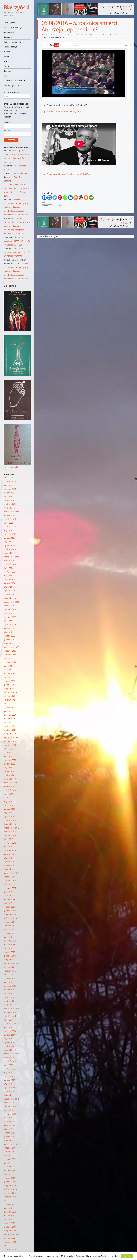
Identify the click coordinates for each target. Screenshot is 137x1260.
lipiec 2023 (8, 613)
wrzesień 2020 (10, 741)
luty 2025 (8, 541)
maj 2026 (8, 485)
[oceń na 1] (43, 205)
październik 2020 (11, 737)
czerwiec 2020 (10, 752)
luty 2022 (8, 677)
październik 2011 (11, 1144)
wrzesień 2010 (10, 1193)
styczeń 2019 (9, 816)
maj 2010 (8, 1208)
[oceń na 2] (45, 205)
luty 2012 (8, 1129)
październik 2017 (11, 873)
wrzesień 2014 (10, 1012)
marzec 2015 (9, 989)
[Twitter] (54, 197)
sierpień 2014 (10, 1016)
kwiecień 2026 (10, 489)
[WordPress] (81, 197)
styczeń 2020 (9, 771)
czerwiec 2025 (10, 526)
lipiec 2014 (8, 1020)
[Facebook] (44, 197)
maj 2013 (8, 1072)
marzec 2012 (9, 1125)
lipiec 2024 (8, 568)
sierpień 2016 (10, 925)
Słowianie (8, 37)
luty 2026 (8, 496)
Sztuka (6, 61)
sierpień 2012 (10, 1106)
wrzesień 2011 (10, 1148)
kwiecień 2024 (10, 579)
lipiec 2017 (8, 884)
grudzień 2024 (10, 549)
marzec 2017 (9, 899)
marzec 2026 (9, 492)
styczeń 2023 (9, 636)
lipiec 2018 (8, 839)
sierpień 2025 (10, 519)
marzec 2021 (9, 718)
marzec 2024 (9, 583)
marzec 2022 (9, 673)
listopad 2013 (10, 1050)
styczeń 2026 (9, 500)
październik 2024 (11, 556)
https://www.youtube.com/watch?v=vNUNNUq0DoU (66, 174)
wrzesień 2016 (10, 922)
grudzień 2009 (10, 1227)
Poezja (6, 66)
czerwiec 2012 (10, 1114)
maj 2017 (8, 892)
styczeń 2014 (9, 1042)
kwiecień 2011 (10, 1166)
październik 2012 (11, 1099)
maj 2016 (8, 937)
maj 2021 (8, 711)
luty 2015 (8, 993)
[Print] (86, 197)
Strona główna (10, 22)
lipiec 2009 (8, 1245)
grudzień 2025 (10, 504)
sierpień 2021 (10, 700)
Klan (6, 75)
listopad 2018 (10, 824)
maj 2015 (8, 982)
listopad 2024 (10, 553)
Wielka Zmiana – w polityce (61, 35)
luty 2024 (8, 587)
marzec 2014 (9, 1035)
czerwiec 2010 (10, 1204)
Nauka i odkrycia (11, 46)
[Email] (91, 197)
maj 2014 (8, 1027)
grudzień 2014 (10, 1001)
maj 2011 (8, 1163)
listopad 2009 (10, 1230)
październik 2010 (11, 1189)
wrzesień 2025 (10, 515)
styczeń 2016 (9, 952)
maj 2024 (8, 575)
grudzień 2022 (10, 639)
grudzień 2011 (10, 1136)
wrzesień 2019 (10, 786)
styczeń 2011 (9, 1178)
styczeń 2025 (9, 545)
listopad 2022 (10, 643)
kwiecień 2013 (10, 1076)
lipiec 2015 (8, 974)
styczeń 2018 (9, 861)
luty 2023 (8, 632)
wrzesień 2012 (10, 1102)
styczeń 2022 (9, 681)
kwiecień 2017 (10, 895)
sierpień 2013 (10, 1061)
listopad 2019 (10, 779)
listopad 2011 (10, 1140)
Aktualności (9, 32)
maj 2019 (8, 801)
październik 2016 (11, 918)
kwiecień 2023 (10, 624)
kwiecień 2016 (10, 940)
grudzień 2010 (10, 1181)
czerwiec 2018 (10, 843)
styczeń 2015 (9, 997)
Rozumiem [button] (127, 1256)
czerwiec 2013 (10, 1068)
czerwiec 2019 (10, 797)
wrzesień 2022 (10, 651)
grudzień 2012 (10, 1091)
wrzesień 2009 (10, 1238)
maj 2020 (8, 756)
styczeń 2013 (9, 1087)
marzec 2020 (9, 764)
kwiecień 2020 (10, 760)
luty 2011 (8, 1174)
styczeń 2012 (9, 1132)
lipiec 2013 (8, 1065)
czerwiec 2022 (10, 662)
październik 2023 (11, 602)
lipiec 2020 (8, 748)
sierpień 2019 (10, 790)
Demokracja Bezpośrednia (15, 80)
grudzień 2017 (10, 865)
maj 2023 (8, 620)
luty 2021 (8, 722)
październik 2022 (11, 647)
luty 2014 (8, 1038)
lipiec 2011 (8, 1155)
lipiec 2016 (8, 929)
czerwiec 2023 (10, 617)
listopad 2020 (10, 733)
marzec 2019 (9, 809)
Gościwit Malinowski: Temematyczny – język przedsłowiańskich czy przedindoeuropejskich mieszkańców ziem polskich (17, 207)
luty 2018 (8, 858)
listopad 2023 (10, 598)
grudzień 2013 (10, 1046)
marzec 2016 (9, 944)
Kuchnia (7, 71)
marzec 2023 (9, 628)
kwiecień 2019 (10, 805)
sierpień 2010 (10, 1196)
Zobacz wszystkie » (12, 467)
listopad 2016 (10, 914)
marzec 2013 (9, 1080)
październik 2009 (11, 1234)
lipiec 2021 (8, 703)
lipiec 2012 (8, 1110)
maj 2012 (8, 1117)
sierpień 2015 (10, 971)
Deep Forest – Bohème (17, 173)
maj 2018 (8, 846)
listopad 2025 (10, 508)
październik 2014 (11, 1008)
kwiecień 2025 (10, 534)
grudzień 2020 (10, 730)
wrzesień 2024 (10, 560)
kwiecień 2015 (10, 986)
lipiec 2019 (8, 794)
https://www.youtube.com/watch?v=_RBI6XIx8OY (64, 111)
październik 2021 (11, 692)
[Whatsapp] (65, 197)
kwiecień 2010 (10, 1212)
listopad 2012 (10, 1095)
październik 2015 (11, 963)
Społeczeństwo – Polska (14, 42)
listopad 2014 (10, 1004)
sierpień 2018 (10, 835)
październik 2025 (11, 511)
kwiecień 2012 (10, 1121)
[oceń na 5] (51, 205)
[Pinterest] (60, 197)
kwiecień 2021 (10, 715)
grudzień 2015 (10, 956)
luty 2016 (8, 948)
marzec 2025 (9, 538)
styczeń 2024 (9, 590)
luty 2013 (8, 1084)
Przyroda (8, 51)
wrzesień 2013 (10, 1057)
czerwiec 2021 (10, 707)
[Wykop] (49, 197)
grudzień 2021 (10, 684)
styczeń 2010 (9, 1223)
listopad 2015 (10, 959)
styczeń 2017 (9, 907)
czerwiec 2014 (10, 1023)
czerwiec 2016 (10, 933)
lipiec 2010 (8, 1200)
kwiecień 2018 (10, 850)
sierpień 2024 (10, 564)
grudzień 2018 (10, 820)
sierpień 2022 (10, 654)
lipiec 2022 (8, 658)
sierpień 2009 (10, 1242)
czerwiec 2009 (10, 1249)
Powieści (7, 56)
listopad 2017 (10, 869)
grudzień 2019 (10, 775)
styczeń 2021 (9, 726)
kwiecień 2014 (10, 1031)
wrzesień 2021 (10, 696)
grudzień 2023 (10, 594)
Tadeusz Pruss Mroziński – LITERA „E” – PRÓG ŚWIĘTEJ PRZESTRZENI (17, 241)
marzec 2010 (9, 1215)
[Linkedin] (70, 197)
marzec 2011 (9, 1170)
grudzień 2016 (10, 910)
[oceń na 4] (49, 205)
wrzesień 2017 (10, 876)
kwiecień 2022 (10, 669)
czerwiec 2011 (10, 1159)
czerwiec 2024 (10, 572)
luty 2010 (8, 1219)
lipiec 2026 (8, 477)
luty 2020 (8, 767)
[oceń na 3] (47, 205)
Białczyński (16, 7)
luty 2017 (8, 903)
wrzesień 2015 (10, 967)
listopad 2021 (10, 688)
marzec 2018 (9, 854)
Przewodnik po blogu (13, 27)
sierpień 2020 (10, 745)
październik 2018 (11, 828)
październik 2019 (11, 782)
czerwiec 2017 (10, 888)
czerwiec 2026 (10, 481)
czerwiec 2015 (10, 978)
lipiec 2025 (8, 523)
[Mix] (75, 197)
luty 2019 (8, 812)
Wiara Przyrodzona (12, 85)
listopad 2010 (10, 1185)
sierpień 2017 (10, 880)
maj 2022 (8, 666)
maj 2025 (8, 530)
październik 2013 (11, 1053)
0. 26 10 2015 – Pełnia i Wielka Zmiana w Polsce (90, 35)
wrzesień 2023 (10, 605)
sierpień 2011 (10, 1151)
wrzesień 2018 (10, 831)
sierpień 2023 (10, 609)
